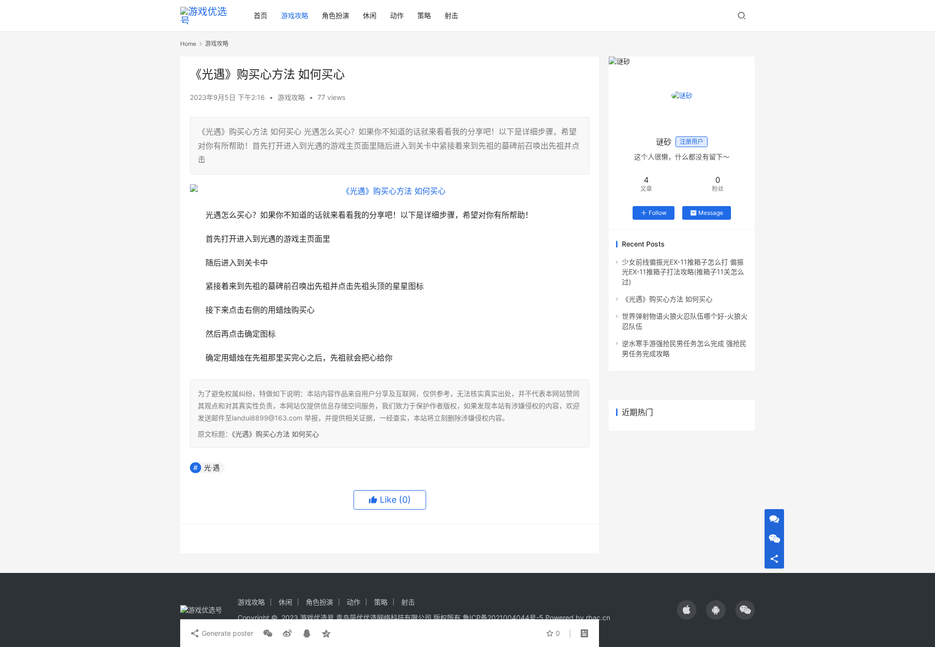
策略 (424, 15)
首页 (260, 15)
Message (710, 212)
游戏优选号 (317, 617)
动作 (397, 15)
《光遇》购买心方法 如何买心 (275, 434)
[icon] (686, 610)
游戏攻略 (294, 15)
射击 (451, 15)
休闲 (369, 15)
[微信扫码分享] (268, 633)
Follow (658, 212)
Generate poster (226, 633)
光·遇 (212, 467)
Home (188, 43)
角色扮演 (335, 15)
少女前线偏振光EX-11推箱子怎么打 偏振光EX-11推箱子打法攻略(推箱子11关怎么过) (683, 272)
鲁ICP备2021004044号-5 (503, 617)
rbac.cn (598, 617)
